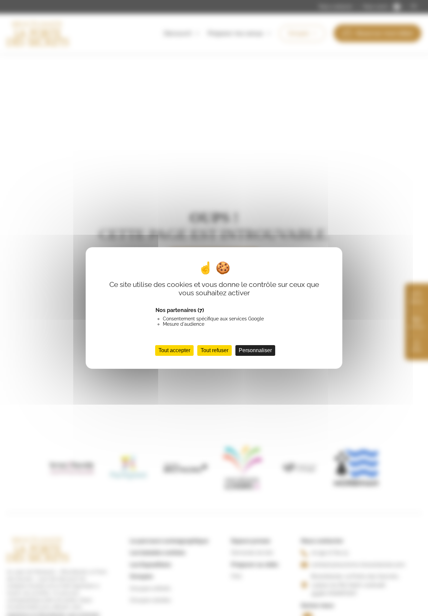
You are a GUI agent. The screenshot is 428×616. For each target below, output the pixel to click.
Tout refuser (214, 350)
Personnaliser (255, 350)
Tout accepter (174, 350)
